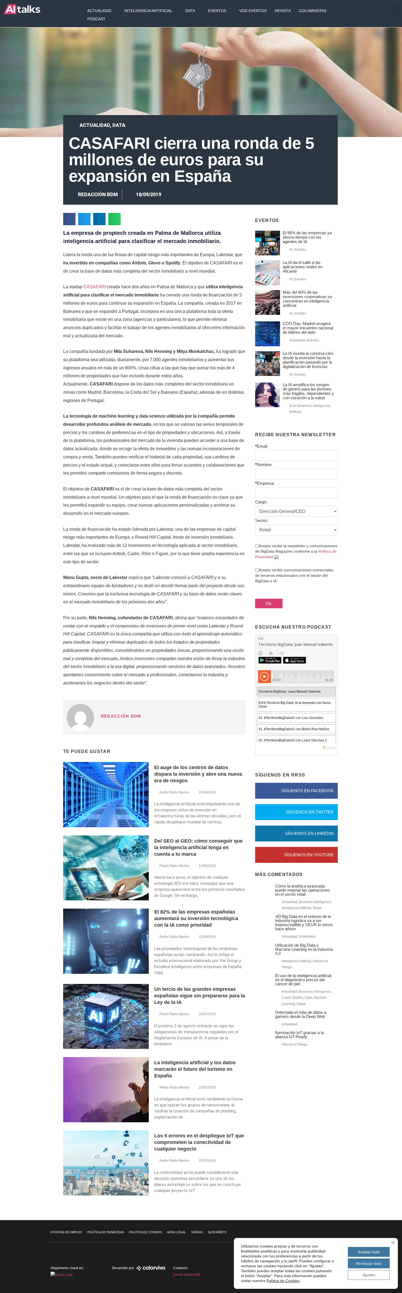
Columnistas (312, 10)
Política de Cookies (145, 1232)
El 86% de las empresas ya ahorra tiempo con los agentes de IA (307, 237)
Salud (301, 1004)
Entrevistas (307, 936)
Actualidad (99, 10)
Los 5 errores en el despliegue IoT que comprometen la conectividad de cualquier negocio (199, 1142)
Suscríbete (217, 1232)
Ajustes (369, 1275)
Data (190, 10)
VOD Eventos (253, 10)
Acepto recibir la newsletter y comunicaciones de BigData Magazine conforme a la (296, 551)
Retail (317, 908)
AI (290, 250)
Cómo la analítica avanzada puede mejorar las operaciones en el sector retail (302, 890)
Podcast (96, 19)
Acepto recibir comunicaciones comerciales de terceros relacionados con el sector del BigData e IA (294, 575)
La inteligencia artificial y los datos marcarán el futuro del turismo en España (195, 1069)
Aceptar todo (369, 1252)
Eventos (217, 10)
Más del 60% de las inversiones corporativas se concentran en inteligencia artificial (307, 299)
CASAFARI (95, 286)
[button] (397, 10)
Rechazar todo (368, 1263)
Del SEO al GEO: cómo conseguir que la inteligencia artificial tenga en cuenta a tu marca (198, 847)
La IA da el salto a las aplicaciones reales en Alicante (302, 266)
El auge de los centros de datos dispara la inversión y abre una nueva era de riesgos (198, 774)
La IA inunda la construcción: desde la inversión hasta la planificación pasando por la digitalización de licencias (308, 360)
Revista (283, 10)
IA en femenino (300, 406)
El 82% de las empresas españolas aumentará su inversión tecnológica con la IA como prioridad (196, 918)
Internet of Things (294, 1044)
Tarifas (197, 1232)
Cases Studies (292, 998)
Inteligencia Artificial (148, 10)
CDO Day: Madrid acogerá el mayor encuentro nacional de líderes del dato (308, 328)
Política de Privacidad (105, 1232)
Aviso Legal (176, 1232)
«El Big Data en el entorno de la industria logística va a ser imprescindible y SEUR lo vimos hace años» (304, 922)
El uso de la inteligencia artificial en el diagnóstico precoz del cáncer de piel (303, 979)
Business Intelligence (315, 902)
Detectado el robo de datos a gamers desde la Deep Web (300, 1014)
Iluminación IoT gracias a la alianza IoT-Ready (299, 1034)
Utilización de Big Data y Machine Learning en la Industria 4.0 (304, 949)
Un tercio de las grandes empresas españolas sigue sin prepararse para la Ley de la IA (199, 995)
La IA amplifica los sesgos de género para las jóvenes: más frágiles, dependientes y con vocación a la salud (308, 391)
